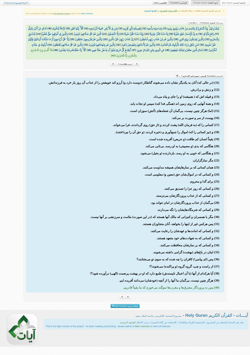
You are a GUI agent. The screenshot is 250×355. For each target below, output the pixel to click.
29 (72, 39)
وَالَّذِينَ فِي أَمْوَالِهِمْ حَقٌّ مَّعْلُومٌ (55, 34)
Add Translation (126, 306)
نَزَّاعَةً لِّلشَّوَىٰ (58, 28)
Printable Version (205, 2)
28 (105, 39)
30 (202, 45)
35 (205, 50)
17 (217, 34)
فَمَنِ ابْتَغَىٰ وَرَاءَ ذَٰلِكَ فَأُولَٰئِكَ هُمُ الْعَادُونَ (180, 45)
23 (70, 34)
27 (136, 39)
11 (164, 28)
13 (120, 28)
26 (176, 39)
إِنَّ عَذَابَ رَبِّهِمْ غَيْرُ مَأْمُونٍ (120, 39)
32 (118, 45)
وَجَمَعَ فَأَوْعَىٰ (208, 34)
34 (49, 45)
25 (207, 39)
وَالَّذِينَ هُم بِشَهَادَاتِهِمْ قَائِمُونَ (102, 45)
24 (38, 34)
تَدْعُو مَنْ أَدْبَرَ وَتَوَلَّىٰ (37, 28)
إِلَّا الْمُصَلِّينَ (113, 34)
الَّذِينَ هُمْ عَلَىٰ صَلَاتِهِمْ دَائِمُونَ (87, 34)
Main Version (233, 2)
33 (86, 45)
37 (134, 50)
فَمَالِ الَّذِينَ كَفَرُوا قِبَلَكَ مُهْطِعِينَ (186, 50)
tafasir (160, 2)
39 (55, 50)
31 (158, 45)
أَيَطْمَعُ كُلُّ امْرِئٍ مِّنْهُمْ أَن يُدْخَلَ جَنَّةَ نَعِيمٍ (111, 50)
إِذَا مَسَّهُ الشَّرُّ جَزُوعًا (159, 34)
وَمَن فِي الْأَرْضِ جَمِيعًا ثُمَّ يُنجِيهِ (103, 28)
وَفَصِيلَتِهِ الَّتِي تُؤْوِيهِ (132, 28)
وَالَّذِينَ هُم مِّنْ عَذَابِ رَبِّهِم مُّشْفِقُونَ (156, 39)
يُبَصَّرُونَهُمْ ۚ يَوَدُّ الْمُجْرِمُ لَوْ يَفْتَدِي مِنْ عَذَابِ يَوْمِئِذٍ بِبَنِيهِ (193, 28)
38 (89, 50)
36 (167, 50)
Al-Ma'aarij (212, 23)
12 (144, 28)
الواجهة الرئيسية (150, 11)
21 (121, 34)
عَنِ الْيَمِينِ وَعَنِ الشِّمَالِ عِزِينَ (150, 50)
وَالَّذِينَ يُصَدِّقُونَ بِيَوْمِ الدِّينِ (191, 39)
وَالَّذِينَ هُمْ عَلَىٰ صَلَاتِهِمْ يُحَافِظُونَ (68, 45)
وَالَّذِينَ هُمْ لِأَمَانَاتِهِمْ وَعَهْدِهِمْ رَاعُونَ (138, 45)
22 (104, 34)
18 (200, 34)
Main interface (87, 13)
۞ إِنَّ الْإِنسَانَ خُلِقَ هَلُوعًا (186, 34)
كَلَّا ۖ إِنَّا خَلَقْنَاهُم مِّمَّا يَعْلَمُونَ (72, 50)
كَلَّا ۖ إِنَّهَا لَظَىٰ (77, 28)
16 (49, 28)
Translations (178, 2)
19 (171, 34)
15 (68, 28)
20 (146, 34)
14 (86, 28)
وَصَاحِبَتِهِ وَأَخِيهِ (154, 28)
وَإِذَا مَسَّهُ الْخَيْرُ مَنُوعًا (134, 34)
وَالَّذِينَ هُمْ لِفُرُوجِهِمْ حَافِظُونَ (88, 39)
